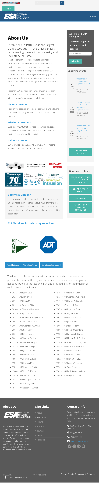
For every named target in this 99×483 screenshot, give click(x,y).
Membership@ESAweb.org (81, 441)
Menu (93, 16)
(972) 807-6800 (76, 437)
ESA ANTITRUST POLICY (80, 190)
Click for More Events (80, 151)
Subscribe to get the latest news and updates (80, 45)
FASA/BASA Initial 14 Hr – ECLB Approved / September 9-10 (83, 106)
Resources (41, 440)
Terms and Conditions (18, 477)
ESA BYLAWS (80, 198)
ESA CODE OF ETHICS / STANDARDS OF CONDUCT (80, 179)
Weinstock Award (30, 265)
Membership (42, 417)
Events (39, 435)
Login (8, 8)
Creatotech (91, 474)
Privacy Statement (39, 475)
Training (40, 422)
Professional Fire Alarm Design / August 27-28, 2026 (83, 129)
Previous (3, 244)
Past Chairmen (13, 265)
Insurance (40, 431)
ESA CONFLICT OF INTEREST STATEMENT (80, 207)
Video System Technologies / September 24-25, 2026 (84, 82)
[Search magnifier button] (62, 3)
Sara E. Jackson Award (51, 265)
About (39, 413)
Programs (40, 426)
